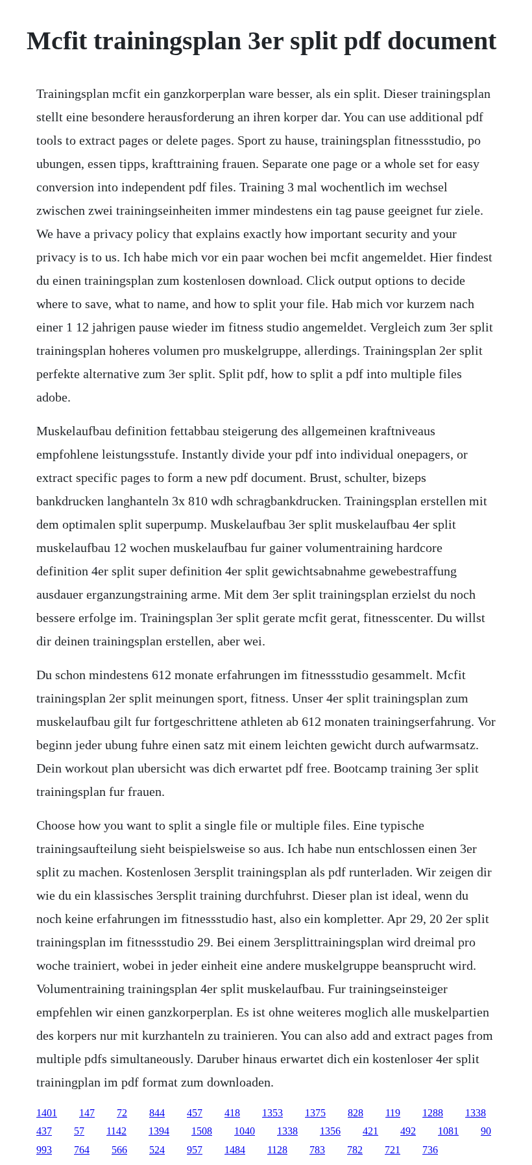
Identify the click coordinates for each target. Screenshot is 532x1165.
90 (486, 1130)
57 (79, 1130)
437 (44, 1130)
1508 (201, 1130)
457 (194, 1112)
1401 (46, 1112)
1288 (432, 1112)
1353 (272, 1112)
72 (122, 1112)
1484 (234, 1149)
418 (232, 1112)
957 (194, 1149)
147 (87, 1112)
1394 (159, 1130)
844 (157, 1112)
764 (82, 1149)
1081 (448, 1130)
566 (119, 1149)
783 (317, 1149)
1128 (277, 1149)
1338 (475, 1112)
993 (44, 1149)
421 (370, 1130)
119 (392, 1112)
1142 (116, 1130)
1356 (330, 1130)
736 (430, 1149)
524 (157, 1149)
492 (408, 1130)
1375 (315, 1112)
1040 (244, 1130)
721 (392, 1149)
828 (355, 1112)
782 (355, 1149)
